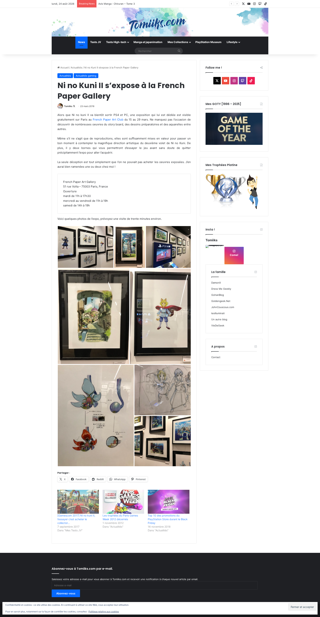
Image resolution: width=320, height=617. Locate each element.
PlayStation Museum (208, 42)
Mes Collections (178, 42)
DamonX (216, 282)
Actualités (76, 67)
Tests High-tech (116, 42)
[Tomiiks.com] (160, 22)
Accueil (64, 67)
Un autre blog (219, 319)
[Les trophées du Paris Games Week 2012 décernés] (123, 502)
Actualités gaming (86, 75)
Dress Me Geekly (221, 288)
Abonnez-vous (65, 593)
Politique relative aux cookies (104, 611)
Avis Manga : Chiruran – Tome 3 (116, 3)
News (81, 42)
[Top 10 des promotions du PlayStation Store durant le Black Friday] (168, 502)
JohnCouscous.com (222, 307)
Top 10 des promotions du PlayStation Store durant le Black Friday (168, 519)
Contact (215, 357)
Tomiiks (68, 106)
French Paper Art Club (107, 119)
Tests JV (95, 42)
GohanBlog (217, 294)
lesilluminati (218, 313)
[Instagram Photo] (215, 254)
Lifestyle (232, 42)
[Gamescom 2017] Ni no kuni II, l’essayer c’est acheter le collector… (76, 519)
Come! (234, 254)
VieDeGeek (217, 325)
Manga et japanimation (148, 42)
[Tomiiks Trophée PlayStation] (234, 208)
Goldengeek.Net (220, 301)
